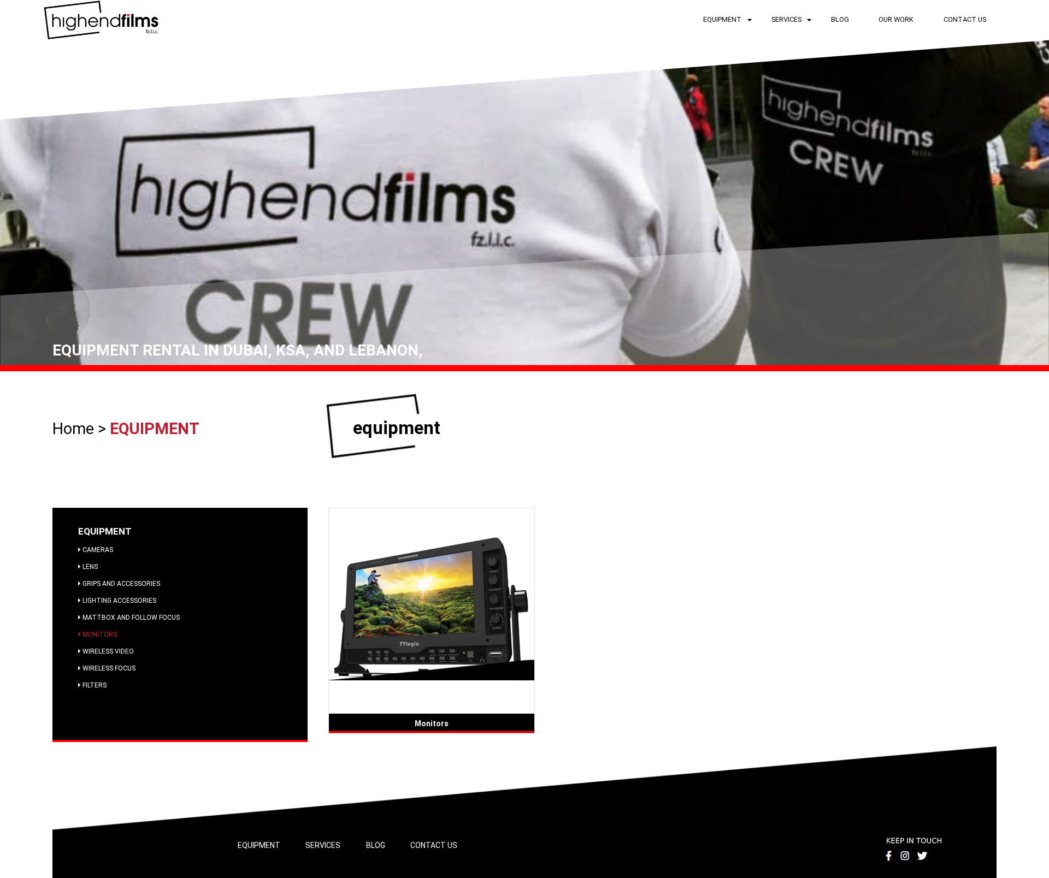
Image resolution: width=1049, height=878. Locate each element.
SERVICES (786, 19)
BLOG (840, 19)
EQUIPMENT (722, 19)
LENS (89, 567)
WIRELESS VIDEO (107, 651)
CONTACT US (965, 19)
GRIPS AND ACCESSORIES (120, 584)
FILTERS (94, 685)
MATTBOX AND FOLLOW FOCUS (130, 617)
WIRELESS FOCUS (108, 668)
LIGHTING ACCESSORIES (118, 600)
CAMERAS (97, 550)
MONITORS (99, 634)
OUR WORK (896, 19)
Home (75, 428)
